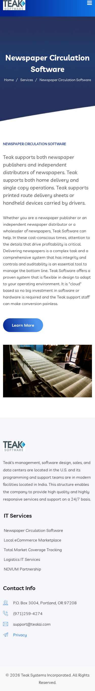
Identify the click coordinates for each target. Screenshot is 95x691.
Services (26, 80)
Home (9, 80)
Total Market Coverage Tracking (33, 549)
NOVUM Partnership (22, 569)
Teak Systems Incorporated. (46, 675)
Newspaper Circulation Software (33, 530)
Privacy (20, 634)
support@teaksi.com (32, 624)
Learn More (23, 325)
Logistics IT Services (22, 559)
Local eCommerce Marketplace (32, 540)
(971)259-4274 (28, 613)
